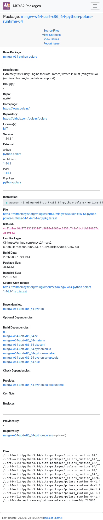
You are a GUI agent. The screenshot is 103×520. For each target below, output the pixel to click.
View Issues (51, 39)
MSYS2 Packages (26, 6)
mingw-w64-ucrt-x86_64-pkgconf (24, 344)
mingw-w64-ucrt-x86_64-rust (21, 362)
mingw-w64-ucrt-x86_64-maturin (24, 340)
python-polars (12, 154)
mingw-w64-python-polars (20, 56)
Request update (52, 518)
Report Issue (51, 43)
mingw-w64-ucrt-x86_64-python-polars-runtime (33, 385)
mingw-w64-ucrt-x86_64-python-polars (28, 435)
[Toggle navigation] (95, 6)
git (4, 332)
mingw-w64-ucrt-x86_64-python (23, 309)
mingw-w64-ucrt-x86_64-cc (20, 336)
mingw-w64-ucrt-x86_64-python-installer (29, 353)
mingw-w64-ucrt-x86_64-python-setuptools (30, 357)
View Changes (51, 35)
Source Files (51, 30)
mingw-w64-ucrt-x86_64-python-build (27, 349)
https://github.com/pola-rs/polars (25, 118)
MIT (5, 128)
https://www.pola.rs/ (16, 108)
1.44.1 (7, 163)
